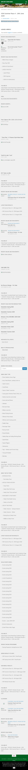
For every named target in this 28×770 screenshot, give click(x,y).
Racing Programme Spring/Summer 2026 (12, 647)
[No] (26, 765)
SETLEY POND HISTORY (8, 482)
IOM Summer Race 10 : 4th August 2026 (11, 678)
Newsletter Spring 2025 (7, 322)
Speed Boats (5, 439)
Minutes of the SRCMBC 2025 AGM (10, 317)
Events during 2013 (6, 601)
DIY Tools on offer (6, 173)
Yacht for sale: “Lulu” (6, 155)
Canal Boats (5, 387)
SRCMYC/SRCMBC (7, 2)
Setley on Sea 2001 (8, 502)
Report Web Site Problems (14, 39)
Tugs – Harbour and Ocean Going (10, 449)
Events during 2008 (6, 617)
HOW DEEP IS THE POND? (9, 495)
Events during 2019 (6, 581)
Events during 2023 (6, 574)
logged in (10, 32)
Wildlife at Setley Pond (8, 518)
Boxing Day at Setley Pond (9, 515)
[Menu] (26, 2)
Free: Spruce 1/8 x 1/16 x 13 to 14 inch (11, 119)
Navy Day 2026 (6, 63)
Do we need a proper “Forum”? (15, 47)
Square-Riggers (6, 443)
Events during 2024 (6, 571)
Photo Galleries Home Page (8, 377)
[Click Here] (5, 349)
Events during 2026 (6, 565)
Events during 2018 (6, 584)
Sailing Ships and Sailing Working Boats (11, 436)
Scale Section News (18, 701)
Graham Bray (6, 18)
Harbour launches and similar (9, 397)
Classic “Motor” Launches (8, 390)
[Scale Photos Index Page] (8, 627)
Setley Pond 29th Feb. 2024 (14, 710)
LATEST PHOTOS (6, 69)
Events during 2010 (6, 611)
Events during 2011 (6, 607)
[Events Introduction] (7, 624)
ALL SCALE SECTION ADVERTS (9, 98)
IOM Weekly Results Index (8, 681)
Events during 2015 (6, 594)
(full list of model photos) (9, 79)
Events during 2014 (6, 597)
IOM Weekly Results (6, 9)
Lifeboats (4, 403)
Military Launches (6, 410)
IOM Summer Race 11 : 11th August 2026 (12, 675)
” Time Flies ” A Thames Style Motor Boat (12, 137)
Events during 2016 (6, 591)
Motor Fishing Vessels (7, 413)
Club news (10, 701)
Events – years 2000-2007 (8, 620)
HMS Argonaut (6, 76)
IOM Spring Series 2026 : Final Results (11, 659)
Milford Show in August (7, 59)
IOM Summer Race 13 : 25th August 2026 (12, 211)
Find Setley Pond (7, 479)
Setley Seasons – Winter (9, 512)
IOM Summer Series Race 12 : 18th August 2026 (13, 671)
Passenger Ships (6, 426)
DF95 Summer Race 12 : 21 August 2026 (12, 214)
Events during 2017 (6, 588)
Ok (14, 767)
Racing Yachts (5, 429)
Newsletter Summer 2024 (8, 331)
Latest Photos (6, 73)
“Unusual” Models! (6, 452)
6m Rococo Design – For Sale (15, 232)
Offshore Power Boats (7, 416)
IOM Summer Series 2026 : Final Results (12, 656)
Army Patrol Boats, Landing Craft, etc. (11, 380)
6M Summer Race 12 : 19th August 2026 (11, 208)
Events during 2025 (6, 568)
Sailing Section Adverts (13, 223)
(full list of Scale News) (7, 66)
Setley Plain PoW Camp (9, 489)
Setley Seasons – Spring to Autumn (11, 508)
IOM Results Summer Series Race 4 (9, 21)
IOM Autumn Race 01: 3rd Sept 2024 (16, 197)
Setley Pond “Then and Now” (10, 492)
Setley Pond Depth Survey (9, 499)
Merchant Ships (6, 406)
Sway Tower (6, 485)
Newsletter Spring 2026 (7, 307)
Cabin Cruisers (5, 383)
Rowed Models (5, 433)
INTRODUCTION (6, 476)
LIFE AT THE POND (7, 505)
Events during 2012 (6, 604)
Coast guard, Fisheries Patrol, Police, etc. (12, 393)
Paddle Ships (5, 423)
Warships (4, 456)
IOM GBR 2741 (11, 225)
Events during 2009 (6, 614)
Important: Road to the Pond (14, 703)
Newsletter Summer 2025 (8, 312)
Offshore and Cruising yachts (9, 420)
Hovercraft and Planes (7, 400)
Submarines (5, 446)
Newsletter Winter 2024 (7, 326)
